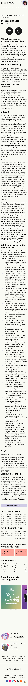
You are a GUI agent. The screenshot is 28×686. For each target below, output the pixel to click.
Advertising (21, 673)
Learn (2, 15)
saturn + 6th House (20, 533)
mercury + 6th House (7, 533)
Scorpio (14, 659)
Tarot (19, 8)
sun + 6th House (5, 531)
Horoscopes (4, 8)
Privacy (16, 675)
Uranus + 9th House (20, 519)
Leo (24, 657)
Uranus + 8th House (20, 517)
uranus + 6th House (20, 535)
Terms (21, 675)
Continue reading (15, 651)
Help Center (19, 677)
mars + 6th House (6, 537)
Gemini (14, 657)
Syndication (8, 675)
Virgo (4, 659)
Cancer (20, 657)
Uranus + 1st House (6, 515)
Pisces (21, 661)
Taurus (9, 657)
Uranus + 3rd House (6, 519)
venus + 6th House (6, 535)
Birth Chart (25, 8)
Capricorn (8, 661)
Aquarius (15, 661)
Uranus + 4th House (6, 520)
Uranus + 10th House (21, 520)
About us (5, 673)
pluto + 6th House (20, 539)
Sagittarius (21, 659)
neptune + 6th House (21, 537)
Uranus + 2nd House (6, 517)
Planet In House (18, 15)
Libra (9, 659)
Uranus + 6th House (6, 524)
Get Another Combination (14, 505)
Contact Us (13, 673)
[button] (24, 677)
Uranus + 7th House (20, 515)
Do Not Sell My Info (9, 677)
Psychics (10, 8)
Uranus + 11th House (20, 522)
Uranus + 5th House (6, 522)
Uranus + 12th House (21, 524)
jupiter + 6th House (20, 531)
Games (15, 8)
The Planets (9, 15)
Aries (3, 657)
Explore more (14, 640)
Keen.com (3, 583)
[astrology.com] (9, 3)
